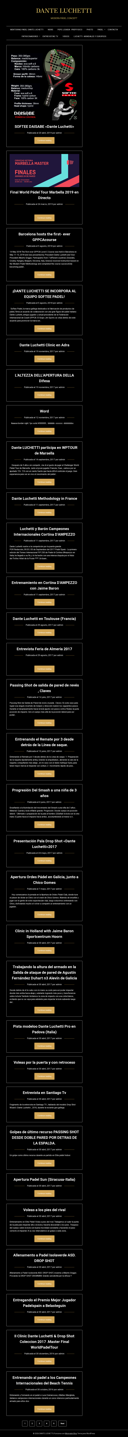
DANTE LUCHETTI (64, 10)
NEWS (50, 30)
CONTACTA (113, 30)
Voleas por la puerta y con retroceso (44, 1062)
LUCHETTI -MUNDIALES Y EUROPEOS (90, 36)
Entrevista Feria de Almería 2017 (44, 649)
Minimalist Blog (71, 1433)
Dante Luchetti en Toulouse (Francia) (44, 618)
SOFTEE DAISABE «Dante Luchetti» (44, 126)
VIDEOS (66, 36)
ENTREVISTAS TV (50, 36)
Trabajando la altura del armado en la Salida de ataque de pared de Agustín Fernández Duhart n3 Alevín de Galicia (44, 972)
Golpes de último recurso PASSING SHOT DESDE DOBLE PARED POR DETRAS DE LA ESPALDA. (44, 1137)
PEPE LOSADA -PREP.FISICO (70, 30)
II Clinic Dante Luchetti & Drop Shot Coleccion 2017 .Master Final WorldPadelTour (44, 1341)
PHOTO (90, 30)
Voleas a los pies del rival (44, 1210)
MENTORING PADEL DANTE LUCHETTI (26, 30)
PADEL (100, 30)
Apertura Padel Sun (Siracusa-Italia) (44, 1179)
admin (59, 133)
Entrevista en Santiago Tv (44, 1092)
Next (62, 1423)
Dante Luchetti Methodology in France (44, 498)
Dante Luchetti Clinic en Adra (44, 345)
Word (44, 411)
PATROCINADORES (30, 36)
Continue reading (44, 140)
